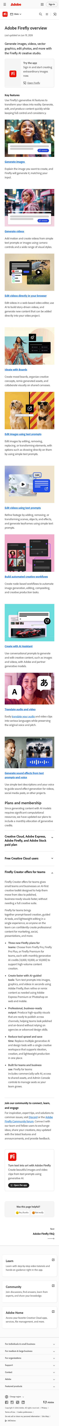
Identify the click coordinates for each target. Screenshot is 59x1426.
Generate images (15, 161)
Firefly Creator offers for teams (25, 872)
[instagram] (12, 1402)
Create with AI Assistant (19, 646)
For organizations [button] (13, 1358)
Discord (33, 1117)
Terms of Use (10, 1412)
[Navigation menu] (4, 4)
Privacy (44, 1408)
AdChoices (12, 1421)
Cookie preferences (24, 1412)
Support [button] (9, 1365)
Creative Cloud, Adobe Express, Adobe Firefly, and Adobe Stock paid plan (25, 841)
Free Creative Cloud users (21, 858)
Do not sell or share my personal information (22, 1416)
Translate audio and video (20, 709)
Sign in (52, 4)
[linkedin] (23, 1402)
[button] (42, 4)
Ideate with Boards (16, 369)
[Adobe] (15, 4)
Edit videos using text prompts (23, 508)
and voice (21, 777)
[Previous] (17, 1236)
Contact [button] (8, 1372)
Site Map (45, 1416)
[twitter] (17, 1402)
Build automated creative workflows (26, 576)
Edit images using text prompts (23, 434)
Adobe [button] (8, 1379)
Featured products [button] (13, 1386)
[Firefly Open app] (54, 14)
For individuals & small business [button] (20, 1344)
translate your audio (23, 716)
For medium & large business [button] (18, 1351)
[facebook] (6, 1402)
